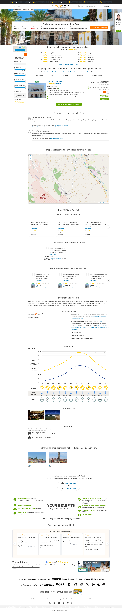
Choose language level (108, 50)
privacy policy (117, 60)
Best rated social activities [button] (84, 71)
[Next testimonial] (107, 543)
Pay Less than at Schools (41, 2)
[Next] (108, 227)
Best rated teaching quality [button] (69, 71)
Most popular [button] (58, 71)
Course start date (107, 47)
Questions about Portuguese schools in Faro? (68, 476)
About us (44, 607)
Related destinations (96, 75)
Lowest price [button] (95, 71)
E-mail (116, 57)
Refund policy (22, 607)
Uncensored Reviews (91, 2)
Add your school (112, 607)
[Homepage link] (14, 10)
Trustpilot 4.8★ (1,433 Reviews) (22, 2)
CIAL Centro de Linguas (61, 125)
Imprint (60, 607)
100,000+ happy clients (60, 2)
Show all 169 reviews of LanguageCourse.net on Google (60, 565)
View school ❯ (104, 99)
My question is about (108, 41)
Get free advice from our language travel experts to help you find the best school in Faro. (68, 478)
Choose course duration (109, 44)
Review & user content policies (73, 607)
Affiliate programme (100, 607)
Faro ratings (65, 75)
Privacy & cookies (33, 607)
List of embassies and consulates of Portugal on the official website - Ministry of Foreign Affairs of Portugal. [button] (89, 327)
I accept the (114, 60)
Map (52, 75)
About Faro (80, 75)
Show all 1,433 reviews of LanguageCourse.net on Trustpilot (26, 568)
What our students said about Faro (68, 64)
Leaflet (100, 202)
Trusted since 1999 (76, 2)
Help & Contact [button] (16, 6)
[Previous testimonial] (14, 543)
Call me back (118, 58)
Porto (50, 465)
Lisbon (30, 465)
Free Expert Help (106, 2)
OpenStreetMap (106, 202)
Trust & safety (87, 607)
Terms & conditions (11, 607)
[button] (111, 41)
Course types (39, 75)
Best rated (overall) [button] (48, 71)
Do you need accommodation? (110, 53)
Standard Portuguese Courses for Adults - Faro (44, 127)
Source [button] (102, 321)
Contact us (52, 607)
